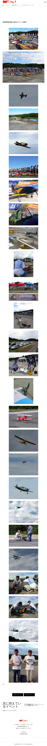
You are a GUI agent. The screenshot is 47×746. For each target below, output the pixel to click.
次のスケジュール (29, 694)
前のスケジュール (17, 694)
